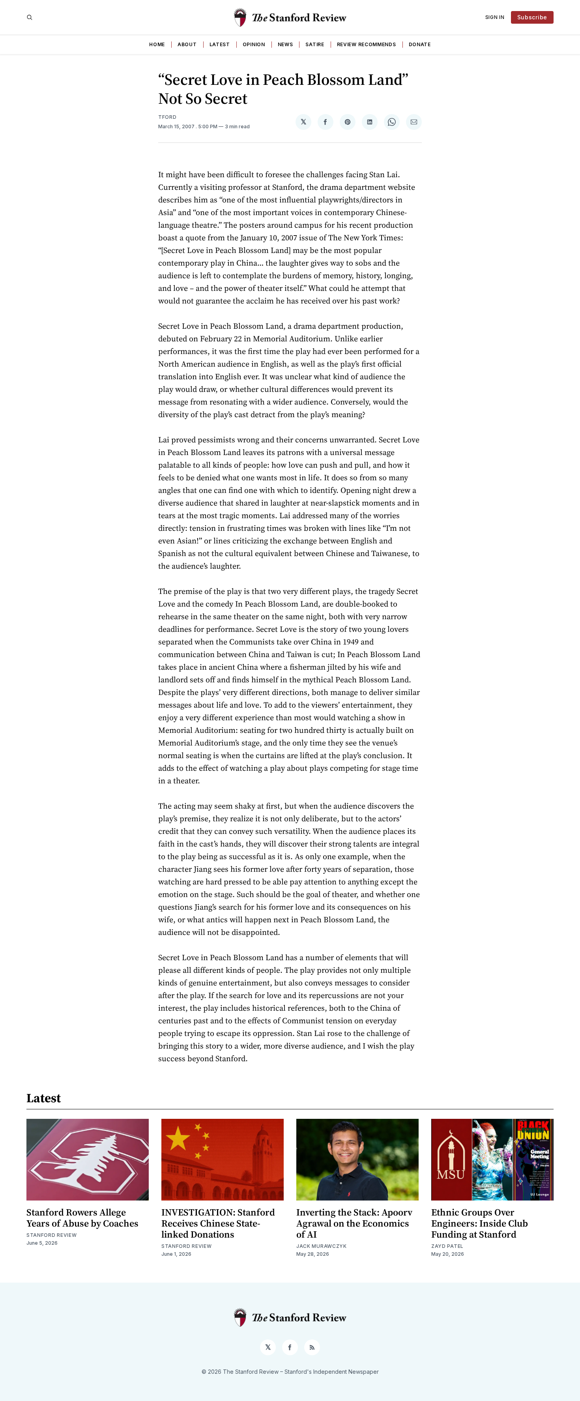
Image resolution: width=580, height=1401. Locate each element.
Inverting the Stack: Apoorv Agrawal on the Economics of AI (354, 1223)
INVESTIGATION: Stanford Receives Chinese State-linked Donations (218, 1223)
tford (167, 117)
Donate (420, 44)
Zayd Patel (447, 1246)
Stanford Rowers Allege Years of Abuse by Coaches (82, 1218)
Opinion (254, 44)
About (187, 44)
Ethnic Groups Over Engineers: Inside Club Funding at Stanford (479, 1223)
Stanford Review (51, 1235)
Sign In (495, 17)
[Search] (29, 17)
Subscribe (532, 17)
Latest (220, 44)
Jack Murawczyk (321, 1246)
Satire (314, 44)
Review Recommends (366, 44)
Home (157, 44)
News (285, 44)
